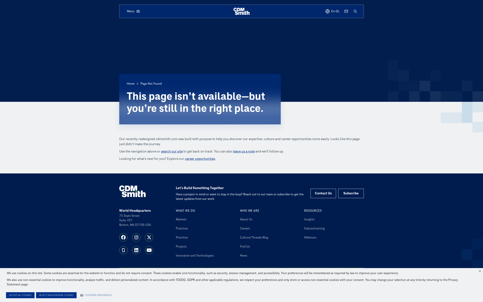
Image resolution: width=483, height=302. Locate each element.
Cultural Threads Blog (254, 237)
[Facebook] (123, 237)
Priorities (182, 237)
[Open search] (355, 11)
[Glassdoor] (123, 250)
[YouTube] (149, 250)
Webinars (310, 237)
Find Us (245, 247)
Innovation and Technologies (195, 256)
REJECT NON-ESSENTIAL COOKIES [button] (56, 295)
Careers (245, 228)
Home (131, 84)
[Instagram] (136, 237)
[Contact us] (346, 11)
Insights (309, 219)
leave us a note (244, 151)
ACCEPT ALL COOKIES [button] (20, 295)
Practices (182, 228)
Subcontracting (314, 228)
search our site (172, 151)
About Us (246, 219)
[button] (480, 271)
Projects (181, 247)
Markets (181, 219)
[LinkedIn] (136, 250)
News (243, 256)
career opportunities (200, 158)
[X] (149, 237)
